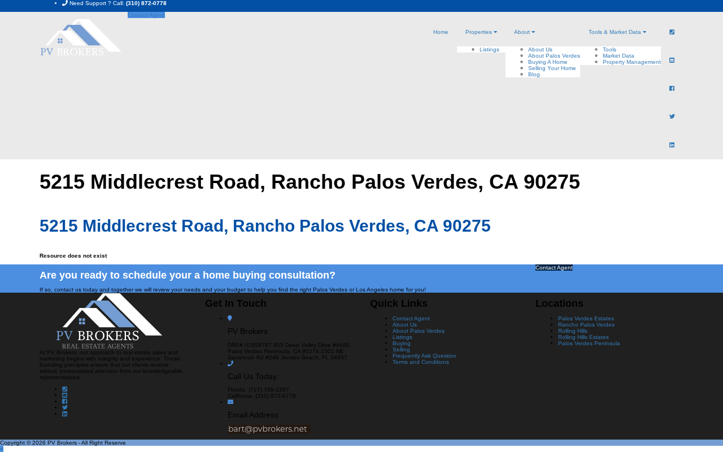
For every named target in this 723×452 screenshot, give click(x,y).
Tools (609, 49)
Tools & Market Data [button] (616, 32)
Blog (534, 74)
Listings (489, 49)
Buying (402, 343)
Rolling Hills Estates (583, 337)
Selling (401, 349)
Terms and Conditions (421, 362)
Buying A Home (548, 62)
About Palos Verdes (554, 56)
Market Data (618, 56)
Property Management (632, 62)
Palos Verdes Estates (586, 318)
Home (440, 32)
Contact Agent (146, 15)
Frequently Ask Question (424, 356)
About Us (540, 49)
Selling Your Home (552, 68)
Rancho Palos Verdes (586, 324)
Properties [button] (479, 32)
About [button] (523, 32)
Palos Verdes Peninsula (589, 343)
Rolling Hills (572, 331)
